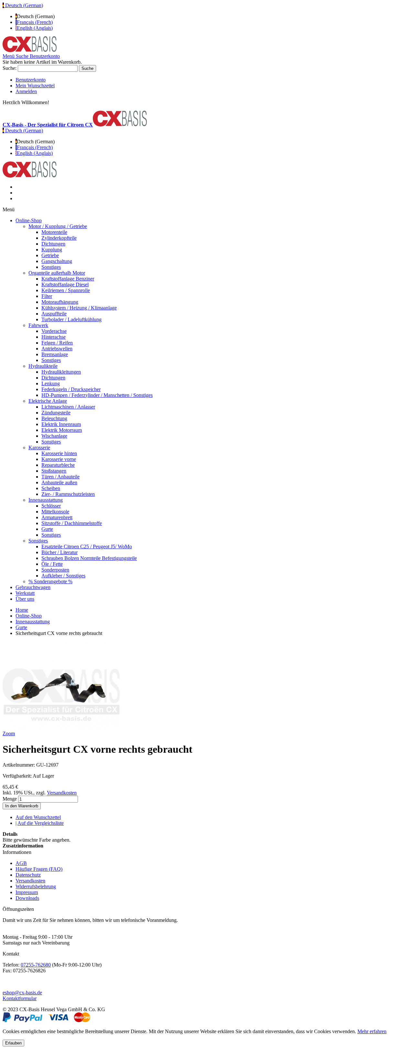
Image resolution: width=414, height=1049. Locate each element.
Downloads (27, 898)
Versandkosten (62, 792)
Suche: (9, 68)
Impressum (27, 892)
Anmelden (26, 91)
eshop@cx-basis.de (22, 992)
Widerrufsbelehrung (36, 886)
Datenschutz (28, 875)
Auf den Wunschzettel (38, 817)
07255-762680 (36, 964)
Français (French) (35, 22)
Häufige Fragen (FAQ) (39, 869)
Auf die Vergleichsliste (40, 823)
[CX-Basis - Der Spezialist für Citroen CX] (30, 50)
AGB (21, 863)
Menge (10, 799)
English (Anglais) (35, 28)
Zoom (9, 733)
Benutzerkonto (31, 79)
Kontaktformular (20, 998)
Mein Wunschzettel (35, 85)
